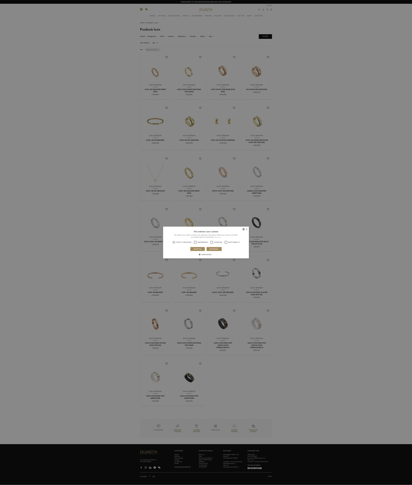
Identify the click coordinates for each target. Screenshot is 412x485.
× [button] (246, 229)
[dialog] (206, 242)
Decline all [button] (214, 249)
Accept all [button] (198, 249)
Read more (217, 237)
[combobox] (243, 229)
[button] (205, 254)
